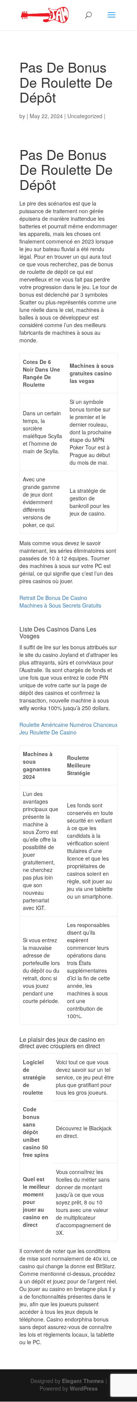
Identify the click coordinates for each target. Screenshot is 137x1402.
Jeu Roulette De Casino (47, 732)
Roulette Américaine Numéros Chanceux (68, 724)
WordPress (84, 1388)
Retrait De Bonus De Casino (53, 597)
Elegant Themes (83, 1381)
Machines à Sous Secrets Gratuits (60, 605)
